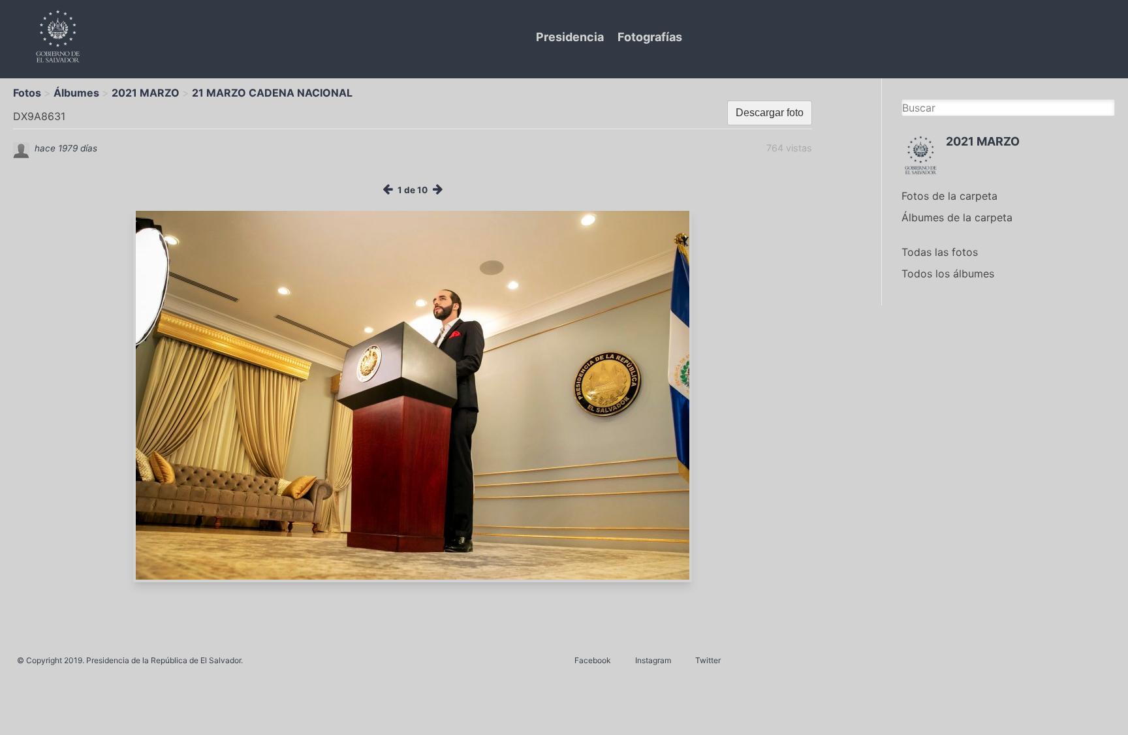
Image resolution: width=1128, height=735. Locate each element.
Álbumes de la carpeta (956, 217)
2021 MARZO (146, 92)
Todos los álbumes (947, 273)
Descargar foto (770, 112)
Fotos (27, 92)
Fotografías (650, 37)
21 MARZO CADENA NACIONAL (272, 92)
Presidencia (570, 37)
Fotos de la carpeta (949, 195)
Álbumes (76, 92)
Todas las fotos (939, 251)
